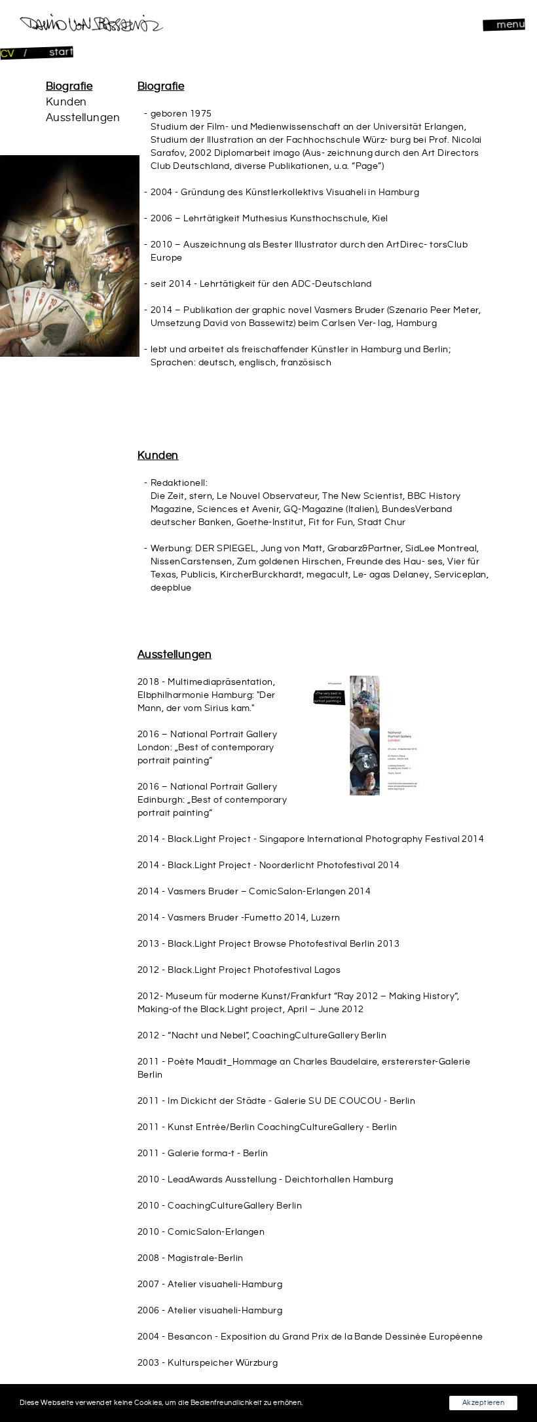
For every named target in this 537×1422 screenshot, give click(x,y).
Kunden (66, 102)
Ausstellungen (83, 118)
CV (8, 54)
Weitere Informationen (344, 1403)
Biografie (69, 86)
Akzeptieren (483, 1403)
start (60, 52)
